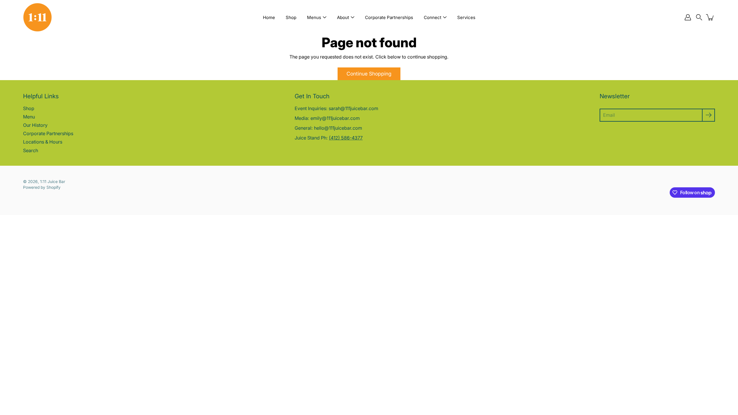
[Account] (687, 17)
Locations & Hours (42, 142)
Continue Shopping (369, 74)
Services (466, 17)
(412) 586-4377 (346, 138)
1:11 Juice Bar (52, 181)
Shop (291, 17)
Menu (29, 117)
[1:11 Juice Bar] (37, 17)
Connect (432, 17)
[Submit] (708, 115)
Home (269, 17)
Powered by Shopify (42, 187)
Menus (314, 17)
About (343, 17)
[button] (699, 17)
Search (30, 150)
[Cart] (710, 17)
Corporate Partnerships (389, 17)
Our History (35, 125)
